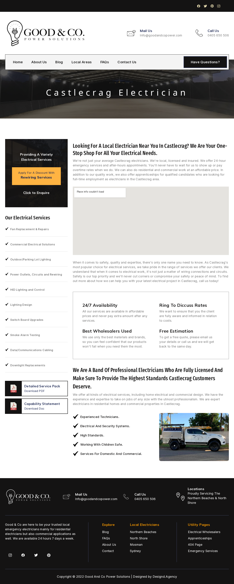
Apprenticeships (200, 538)
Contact (108, 551)
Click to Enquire (36, 193)
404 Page (195, 544)
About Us (39, 62)
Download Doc (34, 408)
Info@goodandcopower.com (161, 35)
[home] (46, 33)
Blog (59, 62)
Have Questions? (205, 62)
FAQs (104, 62)
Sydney (135, 551)
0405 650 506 (218, 35)
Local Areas (82, 62)
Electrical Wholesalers (204, 532)
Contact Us (127, 62)
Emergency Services (203, 551)
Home (18, 62)
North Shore (139, 538)
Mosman (136, 544)
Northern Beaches (143, 532)
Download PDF (34, 391)
